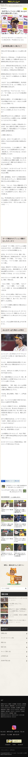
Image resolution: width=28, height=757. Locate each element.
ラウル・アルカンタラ (5, 707)
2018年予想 (5, 660)
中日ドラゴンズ (15, 715)
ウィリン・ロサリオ (15, 709)
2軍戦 (4, 633)
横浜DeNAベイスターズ (6, 715)
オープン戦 (21, 715)
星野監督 (3, 711)
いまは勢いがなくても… (16, 604)
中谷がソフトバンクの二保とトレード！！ (17, 621)
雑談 (3, 642)
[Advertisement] (14, 220)
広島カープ (22, 709)
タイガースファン (7, 638)
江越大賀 (23, 707)
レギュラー (18, 711)
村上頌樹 (13, 707)
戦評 (4, 481)
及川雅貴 (14, 703)
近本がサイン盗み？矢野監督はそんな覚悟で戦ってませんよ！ (17, 611)
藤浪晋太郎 (3, 709)
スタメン (12, 711)
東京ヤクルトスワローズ (6, 716)
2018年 (22, 711)
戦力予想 (7, 711)
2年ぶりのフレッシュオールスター (18, 599)
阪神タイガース (10, 481)
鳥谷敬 (17, 481)
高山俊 (2, 705)
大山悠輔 (18, 707)
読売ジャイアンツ (4, 713)
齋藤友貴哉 (12, 705)
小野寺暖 (24, 703)
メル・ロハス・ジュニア (20, 705)
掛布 (15, 713)
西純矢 (10, 703)
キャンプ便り (6, 651)
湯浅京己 (7, 705)
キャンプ (14, 716)
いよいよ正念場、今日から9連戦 (18, 615)
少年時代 (4, 656)
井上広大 (19, 703)
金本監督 (11, 713)
